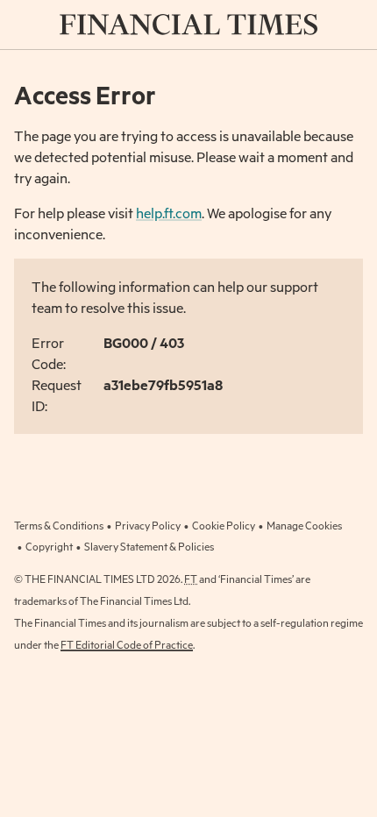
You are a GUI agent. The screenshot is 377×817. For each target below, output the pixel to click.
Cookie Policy (223, 525)
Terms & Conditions (58, 525)
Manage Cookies (304, 525)
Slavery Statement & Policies (149, 546)
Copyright (49, 546)
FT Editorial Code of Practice (126, 644)
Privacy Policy (148, 525)
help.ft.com (169, 212)
